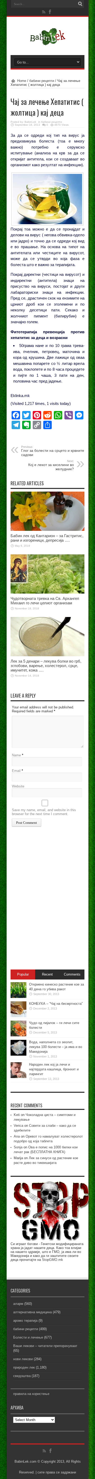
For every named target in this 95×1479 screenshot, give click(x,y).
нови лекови (23, 1359)
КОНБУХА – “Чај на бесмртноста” (56, 1004)
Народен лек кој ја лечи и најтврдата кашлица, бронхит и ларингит (54, 1069)
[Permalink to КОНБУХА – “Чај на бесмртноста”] (18, 1016)
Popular (23, 974)
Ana (17, 1136)
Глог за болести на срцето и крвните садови (52, 451)
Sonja (18, 1147)
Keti (17, 1115)
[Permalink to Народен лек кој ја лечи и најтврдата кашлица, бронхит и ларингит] (18, 1077)
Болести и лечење (28, 1337)
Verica (18, 1126)
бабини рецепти (41, 81)
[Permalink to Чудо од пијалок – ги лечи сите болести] (18, 1035)
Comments (72, 974)
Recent (47, 974)
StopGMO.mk (52, 1260)
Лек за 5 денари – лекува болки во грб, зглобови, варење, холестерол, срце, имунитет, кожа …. (46, 665)
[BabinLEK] (47, 42)
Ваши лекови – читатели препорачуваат (45, 1346)
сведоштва (22, 1376)
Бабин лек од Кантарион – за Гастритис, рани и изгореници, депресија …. (47, 537)
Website (18, 786)
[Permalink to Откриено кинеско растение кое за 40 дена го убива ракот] (18, 997)
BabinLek (30, 121)
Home (21, 81)
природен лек (24, 1367)
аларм (18, 1304)
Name (16, 755)
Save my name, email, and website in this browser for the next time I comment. (44, 812)
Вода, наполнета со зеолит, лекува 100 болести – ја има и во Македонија (55, 1047)
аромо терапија (25, 1321)
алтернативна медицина (32, 1312)
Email (16, 771)
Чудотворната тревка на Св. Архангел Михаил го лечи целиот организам (45, 600)
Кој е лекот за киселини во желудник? (51, 465)
